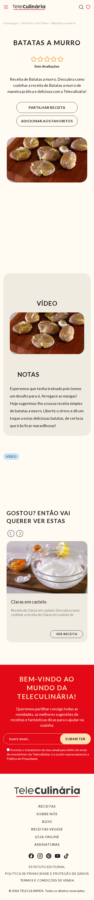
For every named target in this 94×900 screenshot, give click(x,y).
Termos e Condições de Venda (47, 880)
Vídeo (11, 456)
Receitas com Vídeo (35, 23)
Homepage (10, 23)
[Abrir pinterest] (48, 856)
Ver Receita (66, 634)
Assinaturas (47, 844)
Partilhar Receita (47, 107)
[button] (34, 58)
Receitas (47, 806)
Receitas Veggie (47, 829)
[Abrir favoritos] (88, 7)
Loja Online (47, 837)
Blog (47, 821)
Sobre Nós (47, 814)
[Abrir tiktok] (66, 856)
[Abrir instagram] (40, 856)
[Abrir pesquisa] (81, 7)
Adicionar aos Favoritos (47, 121)
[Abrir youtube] (57, 856)
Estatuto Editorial (47, 867)
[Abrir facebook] (31, 856)
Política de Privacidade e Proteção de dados (47, 873)
